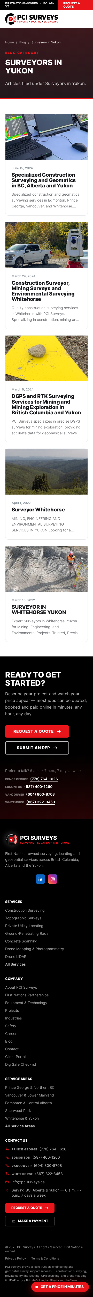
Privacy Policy (15, 1258)
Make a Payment (33, 1221)
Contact (12, 1049)
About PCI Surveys (21, 987)
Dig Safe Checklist (20, 1064)
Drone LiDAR (15, 956)
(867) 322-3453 (40, 802)
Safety (10, 1026)
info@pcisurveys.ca (28, 1182)
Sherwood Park (18, 1110)
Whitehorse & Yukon (22, 1118)
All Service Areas (20, 1126)
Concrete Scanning (21, 941)
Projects (12, 1010)
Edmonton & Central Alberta (28, 1103)
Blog (22, 42)
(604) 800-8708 (40, 794)
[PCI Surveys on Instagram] (52, 879)
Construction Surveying (25, 910)
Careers (11, 1033)
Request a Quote (71, 5)
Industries (13, 1018)
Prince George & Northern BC (30, 1087)
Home (9, 42)
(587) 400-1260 (38, 786)
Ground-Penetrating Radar (27, 933)
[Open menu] (82, 19)
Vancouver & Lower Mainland (29, 1095)
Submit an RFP (33, 747)
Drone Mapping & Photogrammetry (34, 949)
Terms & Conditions (45, 1258)
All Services (15, 964)
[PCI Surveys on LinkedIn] (40, 879)
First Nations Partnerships (27, 995)
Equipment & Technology (26, 1002)
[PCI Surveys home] (31, 19)
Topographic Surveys (23, 918)
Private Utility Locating (24, 925)
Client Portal (15, 1056)
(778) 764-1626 (44, 779)
